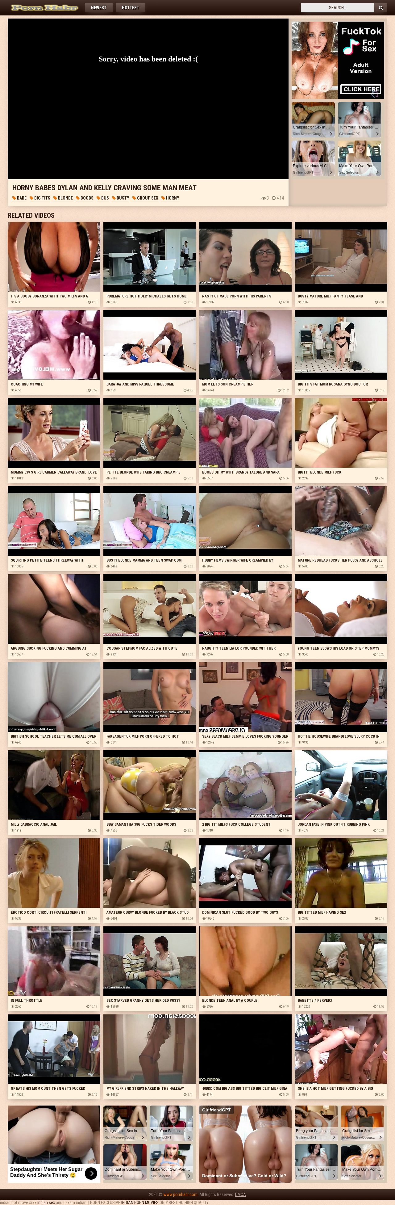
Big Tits (41, 198)
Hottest (130, 7)
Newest (98, 7)
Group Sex (147, 198)
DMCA (240, 1194)
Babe (21, 198)
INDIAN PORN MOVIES (140, 1202)
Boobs (87, 198)
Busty (122, 198)
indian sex (46, 1202)
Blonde (65, 198)
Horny (172, 198)
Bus (104, 198)
